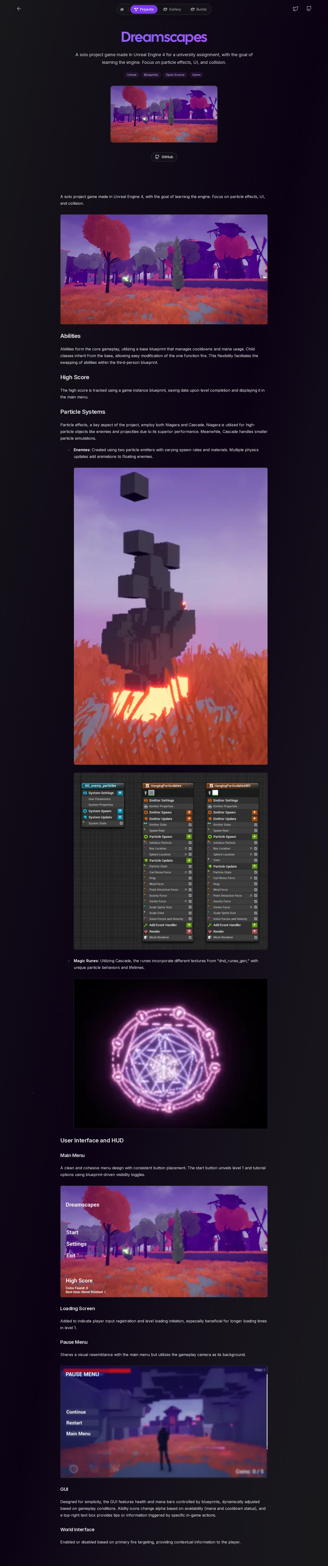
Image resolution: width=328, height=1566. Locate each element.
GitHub (167, 157)
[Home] (122, 9)
